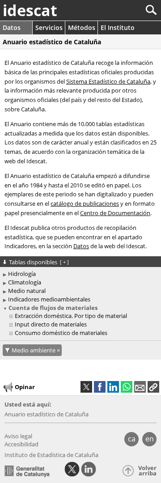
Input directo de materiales (51, 324)
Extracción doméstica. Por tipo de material (71, 316)
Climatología (24, 282)
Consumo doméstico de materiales (61, 333)
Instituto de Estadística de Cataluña (51, 455)
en (149, 439)
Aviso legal (18, 436)
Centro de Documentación (115, 213)
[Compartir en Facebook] (100, 387)
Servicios (49, 27)
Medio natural (27, 291)
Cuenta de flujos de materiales (52, 308)
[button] (153, 387)
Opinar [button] (25, 386)
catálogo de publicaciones (85, 203)
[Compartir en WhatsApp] (126, 387)
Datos (12, 27)
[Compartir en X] (86, 387)
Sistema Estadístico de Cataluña (108, 81)
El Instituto (118, 27)
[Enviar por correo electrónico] (140, 387)
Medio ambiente (34, 350)
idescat (30, 10)
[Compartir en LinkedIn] (113, 387)
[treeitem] (81, 316)
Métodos (81, 27)
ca (132, 439)
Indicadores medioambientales (49, 299)
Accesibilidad (21, 444)
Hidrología (22, 274)
